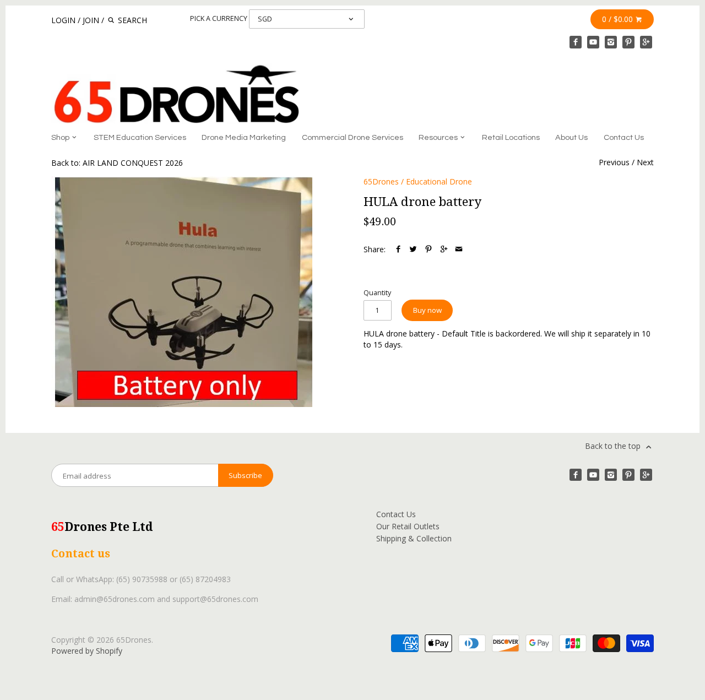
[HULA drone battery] (181, 291)
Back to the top (614, 446)
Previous (614, 162)
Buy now (427, 310)
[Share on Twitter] (413, 249)
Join (91, 20)
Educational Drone (439, 181)
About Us (571, 137)
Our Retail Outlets (408, 526)
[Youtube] (593, 42)
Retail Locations (511, 137)
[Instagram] (611, 42)
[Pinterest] (628, 42)
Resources (439, 137)
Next (645, 162)
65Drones (381, 181)
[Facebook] (576, 42)
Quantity (377, 293)
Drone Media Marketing (244, 137)
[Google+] (646, 42)
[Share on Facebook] (398, 249)
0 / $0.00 (618, 19)
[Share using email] (459, 249)
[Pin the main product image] (428, 249)
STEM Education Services (140, 137)
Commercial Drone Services (352, 137)
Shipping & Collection (414, 538)
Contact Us (624, 137)
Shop (61, 137)
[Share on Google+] (444, 249)
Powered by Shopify (86, 650)
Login (63, 20)
